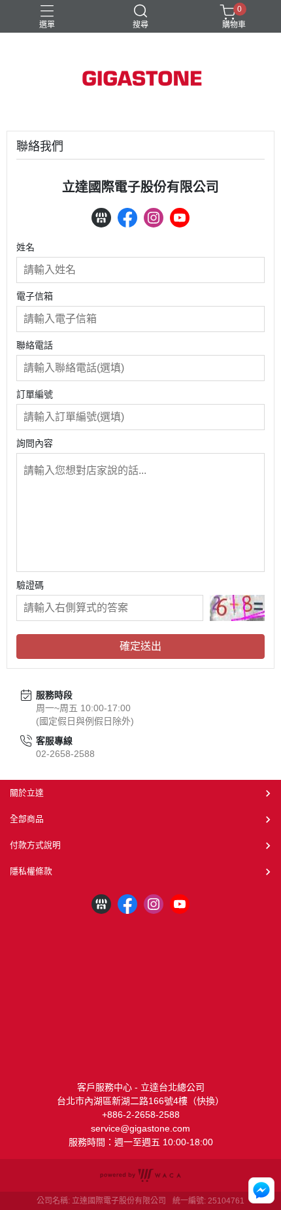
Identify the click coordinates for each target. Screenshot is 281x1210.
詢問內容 (34, 443)
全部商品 (27, 819)
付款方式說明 (35, 845)
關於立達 (27, 793)
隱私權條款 (31, 871)
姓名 (25, 247)
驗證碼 (30, 585)
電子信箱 (34, 296)
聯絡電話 (34, 345)
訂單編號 (34, 394)
